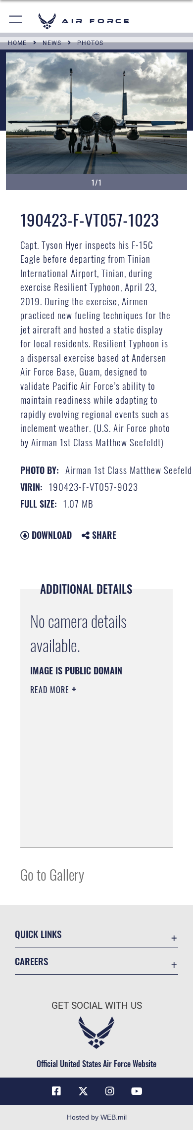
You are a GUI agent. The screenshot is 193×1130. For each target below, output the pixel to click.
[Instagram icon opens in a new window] (109, 1091)
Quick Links (38, 934)
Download (50, 534)
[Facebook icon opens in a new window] (56, 1091)
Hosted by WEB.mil (97, 1117)
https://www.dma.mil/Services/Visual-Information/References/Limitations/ (90, 829)
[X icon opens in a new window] (83, 1091)
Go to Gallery (52, 874)
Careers (31, 961)
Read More (51, 690)
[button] (16, 21)
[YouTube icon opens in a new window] (136, 1091)
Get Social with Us (96, 1005)
